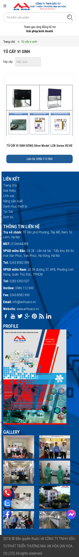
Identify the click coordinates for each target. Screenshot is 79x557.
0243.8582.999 (19, 263)
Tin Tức (8, 212)
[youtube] (12, 316)
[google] (27, 316)
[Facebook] (7, 514)
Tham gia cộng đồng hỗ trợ (40, 27)
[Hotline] (7, 493)
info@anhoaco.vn (24, 302)
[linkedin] (48, 316)
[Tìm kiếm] (70, 17)
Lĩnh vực (9, 196)
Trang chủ (9, 41)
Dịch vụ (8, 217)
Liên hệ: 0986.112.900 (39, 159)
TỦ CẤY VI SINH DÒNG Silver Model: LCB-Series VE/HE (39, 145)
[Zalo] (7, 503)
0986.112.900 (24, 288)
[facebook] (5, 316)
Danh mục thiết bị (15, 206)
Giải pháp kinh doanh (39, 31)
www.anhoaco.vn (28, 309)
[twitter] (20, 316)
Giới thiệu (9, 191)
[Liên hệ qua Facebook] (71, 514)
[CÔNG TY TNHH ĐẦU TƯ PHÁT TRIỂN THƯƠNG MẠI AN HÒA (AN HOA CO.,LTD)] (39, 6)
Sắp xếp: (8, 61)
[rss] (41, 316)
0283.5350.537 (19, 281)
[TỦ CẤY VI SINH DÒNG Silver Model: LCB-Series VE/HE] (39, 108)
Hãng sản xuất (13, 201)
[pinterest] (34, 316)
